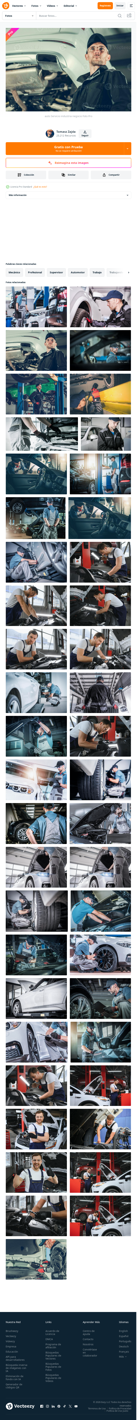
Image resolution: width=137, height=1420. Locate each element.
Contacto (86, 1337)
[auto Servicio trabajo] (100, 305)
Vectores (17, 5)
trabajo (97, 270)
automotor (78, 270)
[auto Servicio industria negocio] (36, 348)
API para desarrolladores (15, 1356)
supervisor (56, 270)
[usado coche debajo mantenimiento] (37, 909)
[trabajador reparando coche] (101, 909)
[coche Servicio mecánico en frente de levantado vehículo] (36, 821)
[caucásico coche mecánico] (106, 432)
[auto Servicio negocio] (35, 516)
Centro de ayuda (87, 1330)
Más (118, 1354)
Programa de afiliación (52, 1344)
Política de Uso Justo (115, 1411)
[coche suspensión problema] (100, 392)
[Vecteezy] (5, 5)
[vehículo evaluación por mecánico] (36, 778)
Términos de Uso (120, 1406)
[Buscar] (120, 16)
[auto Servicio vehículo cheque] (100, 778)
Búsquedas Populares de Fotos (52, 1365)
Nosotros (86, 1342)
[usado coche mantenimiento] (37, 1040)
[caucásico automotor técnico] (36, 560)
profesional (35, 270)
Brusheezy (12, 1329)
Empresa (11, 1344)
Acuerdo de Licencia (51, 1330)
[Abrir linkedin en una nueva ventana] (53, 1405)
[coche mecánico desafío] (100, 690)
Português (122, 1339)
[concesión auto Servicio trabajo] (36, 305)
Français (121, 1349)
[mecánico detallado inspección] (36, 953)
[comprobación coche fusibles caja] (36, 1257)
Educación (12, 1349)
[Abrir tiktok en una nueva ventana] (64, 1405)
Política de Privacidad (117, 1409)
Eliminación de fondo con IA (14, 1376)
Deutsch (121, 1344)
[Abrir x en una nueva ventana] (70, 1405)
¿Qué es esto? (40, 186)
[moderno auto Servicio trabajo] (42, 432)
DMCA (48, 1337)
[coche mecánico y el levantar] (100, 472)
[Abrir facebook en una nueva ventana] (41, 1405)
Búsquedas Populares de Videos (52, 1376)
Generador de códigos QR (14, 1384)
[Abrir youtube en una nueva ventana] (76, 1405)
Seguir (85, 135)
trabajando (116, 270)
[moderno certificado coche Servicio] (36, 865)
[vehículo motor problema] (36, 734)
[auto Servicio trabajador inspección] (36, 472)
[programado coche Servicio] (36, 690)
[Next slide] (123, 270)
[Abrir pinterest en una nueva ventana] (58, 1405)
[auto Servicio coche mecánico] (100, 821)
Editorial (69, 5)
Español (121, 1334)
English (120, 1329)
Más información (18, 193)
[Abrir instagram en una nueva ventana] (47, 1405)
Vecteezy (11, 1334)
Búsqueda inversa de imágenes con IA (16, 1366)
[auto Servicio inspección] (100, 953)
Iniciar (119, 5)
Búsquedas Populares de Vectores (52, 1353)
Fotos (34, 5)
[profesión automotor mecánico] (100, 348)
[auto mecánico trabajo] (100, 996)
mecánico (14, 270)
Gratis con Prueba (68, 148)
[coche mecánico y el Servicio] (36, 392)
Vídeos (51, 5)
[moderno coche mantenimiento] (36, 996)
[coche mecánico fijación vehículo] (100, 1040)
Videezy (10, 1339)
